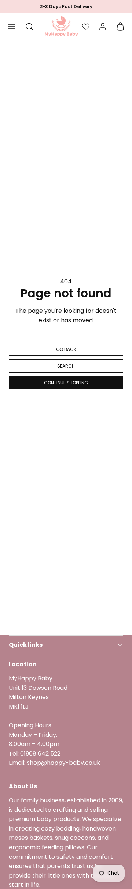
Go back (66, 349)
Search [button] (66, 366)
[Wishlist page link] (85, 26)
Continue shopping (66, 383)
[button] (12, 26)
